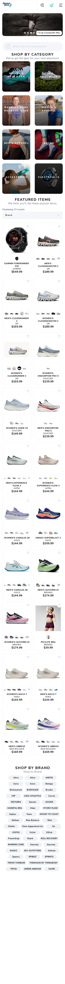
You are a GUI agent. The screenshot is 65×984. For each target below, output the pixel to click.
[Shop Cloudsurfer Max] (32, 24)
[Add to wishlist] (28, 226)
